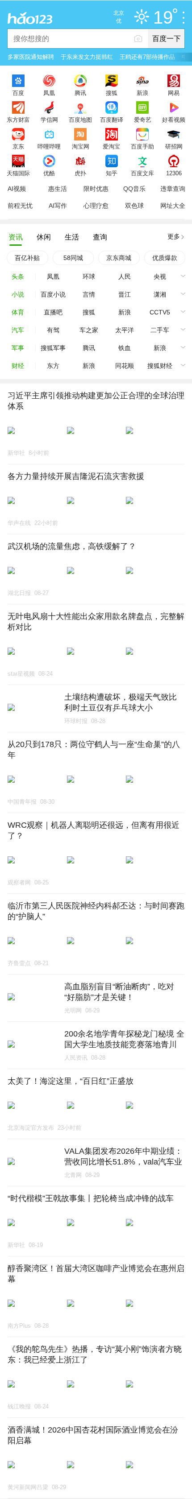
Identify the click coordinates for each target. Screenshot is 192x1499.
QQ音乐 (134, 188)
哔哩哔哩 (49, 146)
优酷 (49, 173)
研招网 (174, 146)
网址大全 (172, 205)
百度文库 (142, 173)
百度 (18, 93)
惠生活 (57, 188)
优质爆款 (164, 257)
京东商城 (118, 257)
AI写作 (58, 205)
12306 (174, 173)
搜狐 (111, 93)
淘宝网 (80, 146)
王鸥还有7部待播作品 (147, 57)
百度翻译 (111, 119)
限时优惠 (96, 188)
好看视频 (173, 119)
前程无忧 (20, 205)
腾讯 (80, 93)
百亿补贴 (27, 257)
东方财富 (18, 119)
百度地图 (80, 119)
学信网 (49, 119)
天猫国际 (18, 173)
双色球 (134, 205)
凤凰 (49, 93)
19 (163, 17)
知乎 (111, 173)
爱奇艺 (142, 119)
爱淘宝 (111, 146)
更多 (173, 236)
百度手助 (142, 146)
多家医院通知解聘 (31, 57)
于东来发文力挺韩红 (87, 57)
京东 (18, 146)
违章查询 (172, 188)
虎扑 (80, 173)
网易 (173, 93)
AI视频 (17, 188)
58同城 (73, 257)
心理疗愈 (96, 205)
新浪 (142, 93)
